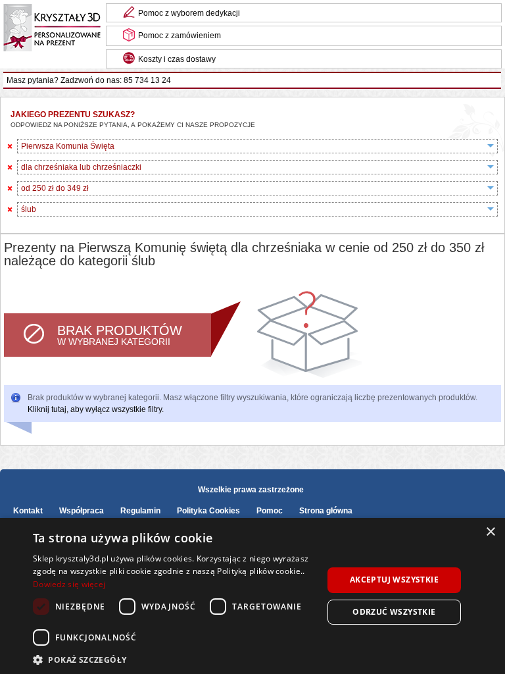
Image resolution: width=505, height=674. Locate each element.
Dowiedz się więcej (69, 584)
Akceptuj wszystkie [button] (394, 579)
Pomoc (269, 510)
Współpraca (81, 510)
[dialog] (252, 596)
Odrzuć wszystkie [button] (393, 611)
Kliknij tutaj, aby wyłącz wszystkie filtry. (96, 409)
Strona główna (325, 510)
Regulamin (140, 510)
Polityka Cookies (208, 510)
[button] (173, 658)
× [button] (490, 532)
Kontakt (28, 510)
